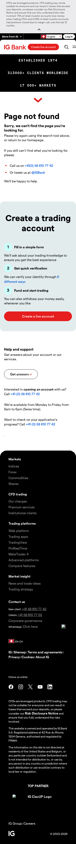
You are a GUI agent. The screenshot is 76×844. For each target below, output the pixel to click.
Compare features (22, 566)
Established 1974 (38, 60)
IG (10, 652)
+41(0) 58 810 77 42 (39, 165)
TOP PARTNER (38, 786)
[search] (66, 47)
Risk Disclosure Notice (41, 713)
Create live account (43, 47)
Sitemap (20, 652)
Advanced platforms (24, 560)
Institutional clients (22, 513)
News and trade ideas (25, 583)
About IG (42, 657)
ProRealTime (18, 548)
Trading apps (18, 536)
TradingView (18, 542)
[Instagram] (20, 686)
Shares (13, 484)
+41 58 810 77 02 (30, 615)
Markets (15, 459)
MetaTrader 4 (19, 554)
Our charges (18, 501)
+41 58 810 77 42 (34, 609)
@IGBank (38, 172)
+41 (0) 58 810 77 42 (25, 394)
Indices (14, 466)
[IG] (15, 47)
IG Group (15, 823)
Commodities (18, 478)
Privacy (14, 657)
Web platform (19, 531)
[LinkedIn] (49, 686)
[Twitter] (30, 686)
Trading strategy (21, 589)
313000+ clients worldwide (38, 73)
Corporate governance (25, 621)
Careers (29, 823)
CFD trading (18, 494)
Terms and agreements (45, 652)
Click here (30, 626)
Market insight (19, 576)
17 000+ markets (38, 85)
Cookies (27, 657)
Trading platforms (22, 523)
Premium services (21, 507)
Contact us (17, 602)
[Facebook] (11, 686)
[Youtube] (40, 686)
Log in (69, 36)
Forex (13, 472)
